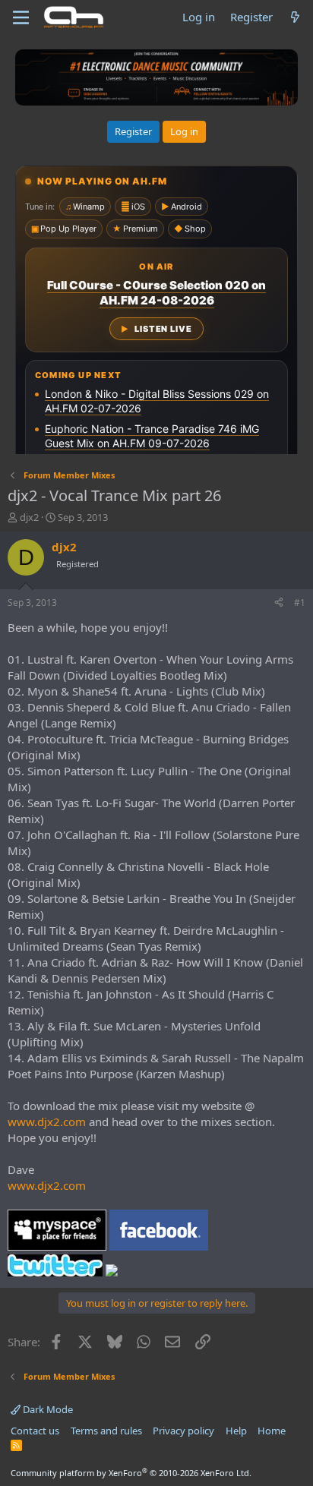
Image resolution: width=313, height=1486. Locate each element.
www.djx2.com (47, 1121)
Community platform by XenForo (131, 1472)
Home (272, 1430)
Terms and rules (106, 1430)
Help (236, 1430)
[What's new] (295, 17)
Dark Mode (47, 1409)
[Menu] (21, 17)
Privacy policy (183, 1430)
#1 (299, 602)
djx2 (29, 517)
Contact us (35, 1430)
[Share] (279, 603)
